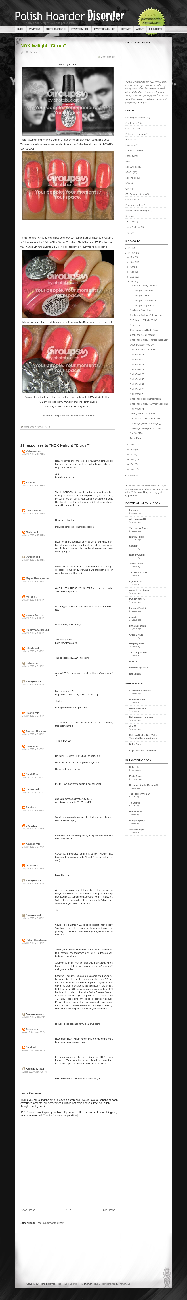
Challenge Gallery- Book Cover (145, 428)
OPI (127, 189)
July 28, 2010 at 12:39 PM (33, 560)
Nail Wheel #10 (137, 354)
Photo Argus (135, 776)
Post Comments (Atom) (51, 1222)
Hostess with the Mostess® (143, 785)
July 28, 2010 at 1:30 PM (33, 600)
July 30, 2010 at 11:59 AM (33, 1017)
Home (68, 1209)
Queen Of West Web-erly (142, 345)
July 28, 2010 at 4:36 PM (33, 633)
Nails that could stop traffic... (144, 349)
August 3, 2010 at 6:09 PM (33, 1032)
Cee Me (133, 726)
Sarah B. (31, 774)
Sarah (29, 807)
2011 (130, 248)
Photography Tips (134, 205)
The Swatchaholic (138, 572)
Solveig (30, 663)
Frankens (130, 145)
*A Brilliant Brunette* (140, 690)
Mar (132, 459)
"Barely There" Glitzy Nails (143, 413)
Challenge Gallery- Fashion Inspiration (149, 340)
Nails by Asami (137, 554)
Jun (132, 444)
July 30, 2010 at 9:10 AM (33, 943)
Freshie (30, 713)
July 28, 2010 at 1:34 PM (33, 618)
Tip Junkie (134, 803)
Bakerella (134, 767)
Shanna (30, 746)
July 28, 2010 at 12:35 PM (33, 513)
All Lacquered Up (138, 519)
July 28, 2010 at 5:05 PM (33, 651)
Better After (135, 811)
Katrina (30, 789)
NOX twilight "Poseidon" (142, 290)
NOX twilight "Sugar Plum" (143, 305)
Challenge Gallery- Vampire (144, 285)
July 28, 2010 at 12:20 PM (33, 454)
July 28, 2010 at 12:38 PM (33, 535)
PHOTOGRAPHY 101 (56, 29)
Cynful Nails (135, 581)
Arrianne (31, 1029)
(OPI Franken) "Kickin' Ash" (143, 320)
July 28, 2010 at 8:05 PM (33, 777)
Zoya (127, 232)
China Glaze (131, 128)
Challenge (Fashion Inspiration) (145, 399)
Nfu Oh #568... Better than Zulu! (145, 418)
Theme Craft (124, 1284)
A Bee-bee (135, 325)
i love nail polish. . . (138, 626)
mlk (28, 596)
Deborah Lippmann (135, 134)
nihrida (30, 648)
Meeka (29, 532)
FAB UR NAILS (137, 599)
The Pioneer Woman (139, 794)
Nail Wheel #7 (137, 369)
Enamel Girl (32, 615)
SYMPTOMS (34, 29)
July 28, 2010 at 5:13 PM (33, 666)
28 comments (108, 57)
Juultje (30, 865)
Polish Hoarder (34, 940)
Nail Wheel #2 (137, 394)
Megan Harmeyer (35, 578)
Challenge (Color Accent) (142, 335)
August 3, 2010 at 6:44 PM (33, 1050)
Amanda (30, 844)
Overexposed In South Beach (144, 330)
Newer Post (27, 1209)
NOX (26, 52)
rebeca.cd (31, 510)
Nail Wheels (131, 167)
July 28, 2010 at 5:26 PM (33, 684)
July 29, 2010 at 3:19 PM (33, 883)
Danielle (30, 557)
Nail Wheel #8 (137, 364)
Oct (132, 267)
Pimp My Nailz (136, 643)
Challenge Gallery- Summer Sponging (149, 404)
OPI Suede (130, 199)
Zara (28, 482)
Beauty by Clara (137, 708)
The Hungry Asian (138, 528)
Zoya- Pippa (136, 438)
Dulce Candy (136, 744)
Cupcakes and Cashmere (142, 750)
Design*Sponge (137, 820)
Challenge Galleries (135, 117)
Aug (132, 277)
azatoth (133, 617)
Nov (132, 262)
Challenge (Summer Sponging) (145, 423)
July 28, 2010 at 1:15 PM (33, 581)
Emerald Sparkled (138, 667)
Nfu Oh (128, 172)
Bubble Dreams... (138, 699)
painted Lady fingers (139, 590)
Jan (132, 469)
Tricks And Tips (132, 227)
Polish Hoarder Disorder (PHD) (70, 1284)
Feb (132, 464)
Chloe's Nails (136, 635)
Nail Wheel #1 (137, 409)
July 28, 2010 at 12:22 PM (33, 485)
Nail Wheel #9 (137, 359)
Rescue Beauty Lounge (137, 210)
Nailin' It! (133, 661)
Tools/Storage (132, 221)
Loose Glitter (131, 156)
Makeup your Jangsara (141, 717)
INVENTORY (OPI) (80, 29)
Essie (128, 139)
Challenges (131, 123)
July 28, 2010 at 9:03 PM (33, 810)
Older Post (108, 1209)
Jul (132, 281)
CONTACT (126, 29)
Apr (132, 454)
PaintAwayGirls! (35, 630)
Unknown (31, 451)
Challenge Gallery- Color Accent (146, 315)
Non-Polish (131, 178)
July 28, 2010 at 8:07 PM (33, 792)
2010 (130, 253)
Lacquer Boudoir (138, 608)
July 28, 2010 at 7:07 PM (33, 749)
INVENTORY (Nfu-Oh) (104, 29)
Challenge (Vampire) (140, 310)
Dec (132, 257)
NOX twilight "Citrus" (43, 45)
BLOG (20, 29)
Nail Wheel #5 (137, 379)
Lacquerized (135, 510)
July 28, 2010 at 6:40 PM (33, 716)
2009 (130, 475)
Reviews (34, 52)
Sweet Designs (137, 829)
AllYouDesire (136, 563)
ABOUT (140, 29)
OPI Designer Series (135, 194)
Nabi (127, 161)
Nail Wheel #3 (137, 389)
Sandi (29, 1047)
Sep (132, 272)
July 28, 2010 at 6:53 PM (33, 734)
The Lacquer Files (138, 652)
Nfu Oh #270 (136, 433)
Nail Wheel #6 (137, 374)
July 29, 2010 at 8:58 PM (33, 918)
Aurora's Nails (34, 731)
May (132, 449)
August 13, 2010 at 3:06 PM (34, 1072)
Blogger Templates (107, 1284)
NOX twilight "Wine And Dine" (144, 300)
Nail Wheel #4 (137, 384)
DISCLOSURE (155, 29)
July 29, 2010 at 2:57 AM (33, 829)
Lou (28, 825)
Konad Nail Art (132, 150)
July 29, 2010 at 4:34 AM (33, 869)
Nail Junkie (135, 674)
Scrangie (134, 546)
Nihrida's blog (136, 537)
